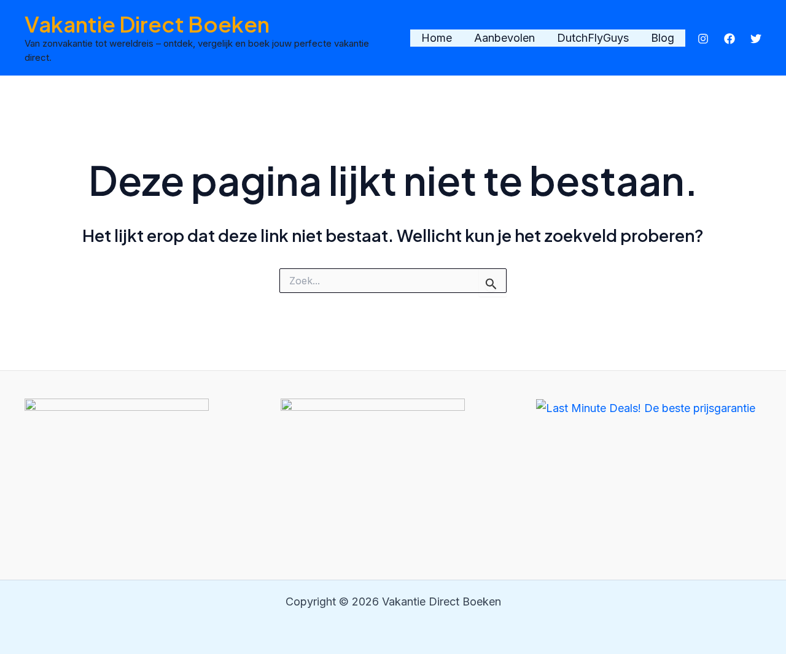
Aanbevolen (504, 37)
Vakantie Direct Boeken (147, 23)
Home (436, 37)
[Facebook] (729, 38)
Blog (662, 37)
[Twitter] (755, 38)
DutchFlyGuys (593, 37)
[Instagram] (703, 38)
